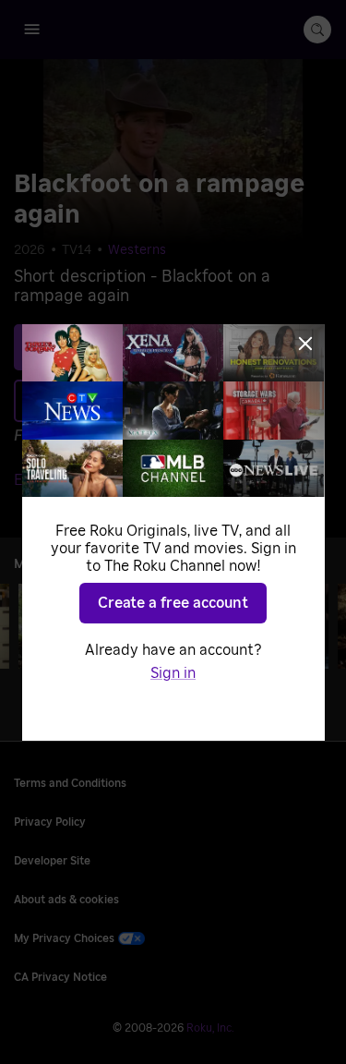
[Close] (305, 343)
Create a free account (173, 603)
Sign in (173, 673)
